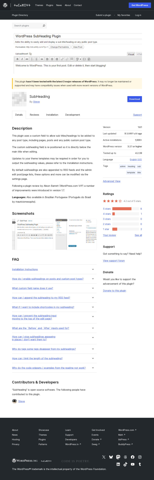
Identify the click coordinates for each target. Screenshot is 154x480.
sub (139, 166)
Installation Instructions (25, 269)
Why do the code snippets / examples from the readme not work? (49, 367)
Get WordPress (140, 5)
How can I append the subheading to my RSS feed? (41, 297)
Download (134, 99)
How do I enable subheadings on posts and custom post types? (47, 278)
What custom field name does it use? (32, 288)
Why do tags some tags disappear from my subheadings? (44, 349)
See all (138, 235)
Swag (96, 444)
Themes (43, 435)
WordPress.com (127, 430)
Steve (36, 101)
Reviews (34, 114)
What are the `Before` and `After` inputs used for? (40, 328)
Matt (121, 435)
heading (131, 166)
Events (95, 435)
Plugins (42, 439)
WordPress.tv (73, 444)
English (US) (136, 159)
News (15, 435)
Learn (68, 430)
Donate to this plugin (114, 290)
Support (137, 114)
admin (122, 166)
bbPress (123, 439)
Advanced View (111, 181)
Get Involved (98, 430)
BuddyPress (125, 444)
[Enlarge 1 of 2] (49, 222)
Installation (52, 114)
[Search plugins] (44, 26)
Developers (71, 439)
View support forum (114, 260)
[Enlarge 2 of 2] (92, 222)
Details (19, 114)
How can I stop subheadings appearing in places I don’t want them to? (33, 338)
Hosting (16, 439)
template (131, 172)
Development (72, 114)
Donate (97, 439)
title (139, 172)
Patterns (43, 444)
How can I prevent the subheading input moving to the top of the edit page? (34, 317)
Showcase (44, 430)
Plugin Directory (20, 15)
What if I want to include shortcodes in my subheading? (43, 307)
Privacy (15, 444)
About (15, 430)
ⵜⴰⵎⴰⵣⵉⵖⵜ (46, 461)
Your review (109, 235)
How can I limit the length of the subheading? (37, 358)
